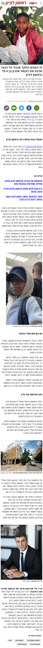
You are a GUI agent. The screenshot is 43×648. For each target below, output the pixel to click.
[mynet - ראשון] (22, 5)
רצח (10, 640)
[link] (29, 108)
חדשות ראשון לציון (33, 640)
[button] (24, 289)
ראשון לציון (19, 640)
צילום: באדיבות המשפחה (9, 63)
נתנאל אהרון (22, 644)
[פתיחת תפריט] (3, 3)
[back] (41, 3)
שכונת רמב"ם (35, 644)
